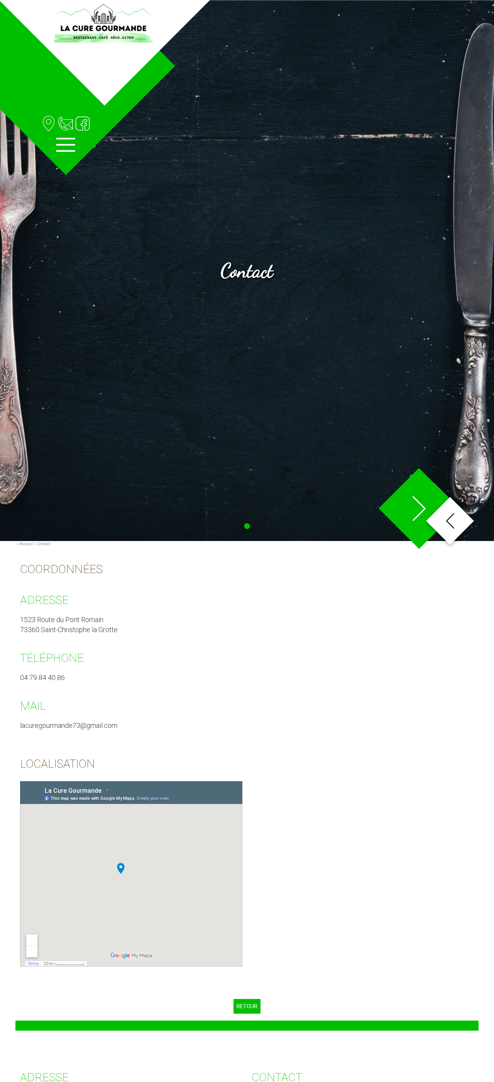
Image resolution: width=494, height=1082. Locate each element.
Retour (247, 1006)
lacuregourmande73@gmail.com (68, 725)
